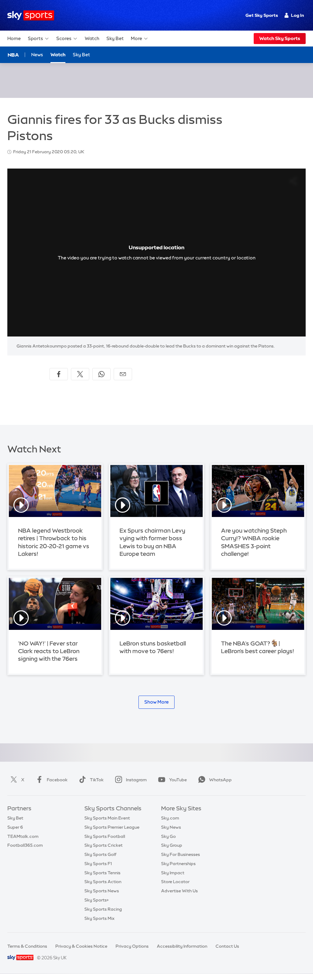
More (136, 38)
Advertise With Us (179, 891)
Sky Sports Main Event (107, 818)
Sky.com (170, 818)
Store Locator (175, 881)
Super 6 (15, 827)
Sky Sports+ (96, 900)
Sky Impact (172, 873)
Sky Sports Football (104, 836)
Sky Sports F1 (98, 863)
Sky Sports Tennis (102, 873)
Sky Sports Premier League (111, 827)
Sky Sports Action (102, 881)
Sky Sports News (101, 891)
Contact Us (227, 946)
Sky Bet (115, 38)
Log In (297, 15)
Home (14, 38)
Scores (64, 38)
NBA (13, 54)
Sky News (171, 827)
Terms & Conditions (27, 946)
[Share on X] (80, 374)
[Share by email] (123, 374)
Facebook (57, 780)
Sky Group (171, 845)
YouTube (178, 780)
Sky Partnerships (178, 863)
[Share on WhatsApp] (101, 374)
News (37, 54)
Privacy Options (132, 946)
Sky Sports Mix (99, 918)
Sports (35, 38)
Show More (156, 702)
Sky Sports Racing (103, 909)
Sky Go (168, 836)
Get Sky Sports (261, 15)
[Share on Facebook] (59, 374)
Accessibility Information (182, 946)
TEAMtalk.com (23, 836)
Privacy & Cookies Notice (81, 946)
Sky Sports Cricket (103, 845)
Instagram (136, 780)
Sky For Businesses (180, 854)
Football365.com (25, 845)
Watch (92, 38)
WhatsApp (220, 780)
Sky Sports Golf (100, 854)
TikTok (97, 780)
